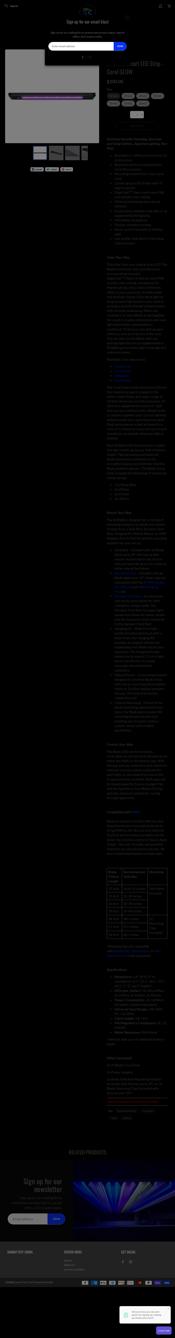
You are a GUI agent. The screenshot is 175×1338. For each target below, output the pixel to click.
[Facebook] (83, 57)
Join (120, 46)
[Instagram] (90, 57)
